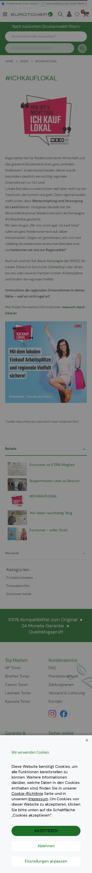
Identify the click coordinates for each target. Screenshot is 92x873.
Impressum (38, 799)
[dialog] (46, 436)
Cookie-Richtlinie (27, 793)
